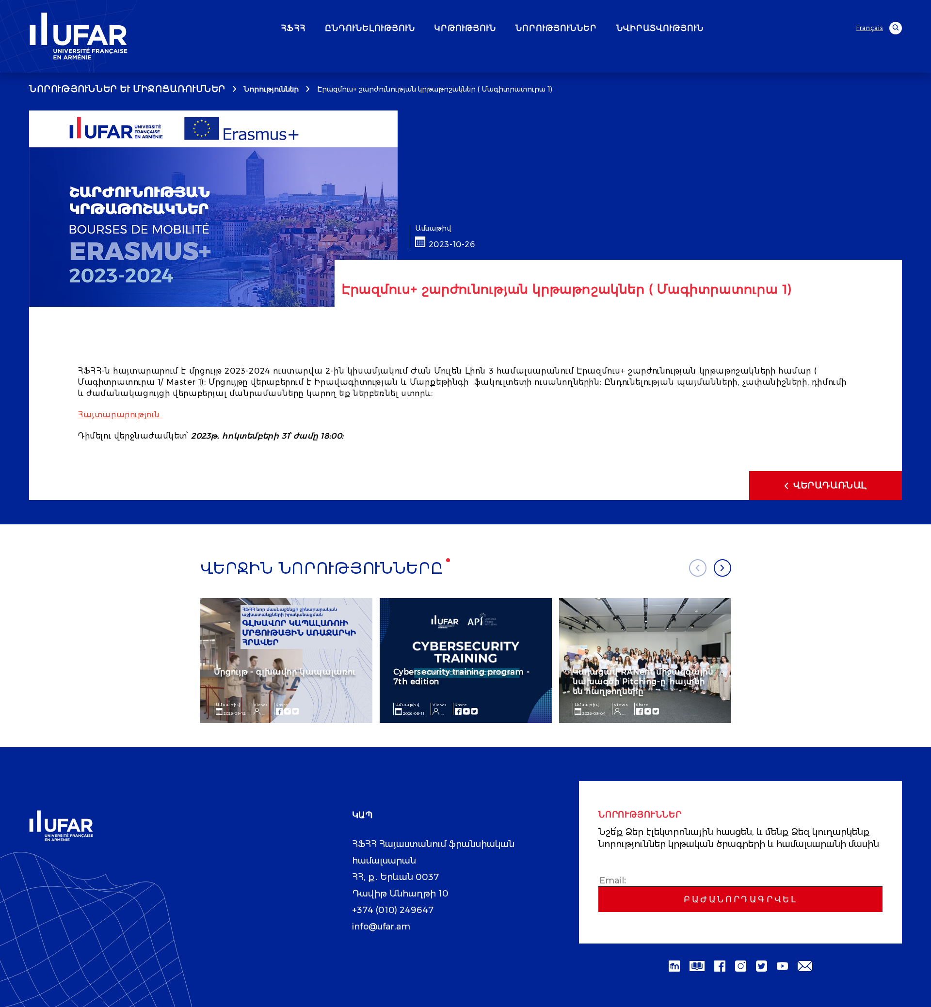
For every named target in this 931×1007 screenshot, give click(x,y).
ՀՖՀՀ (293, 28)
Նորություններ (271, 89)
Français (869, 27)
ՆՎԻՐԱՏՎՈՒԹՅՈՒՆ (660, 28)
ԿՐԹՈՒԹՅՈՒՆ (465, 28)
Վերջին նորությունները (322, 568)
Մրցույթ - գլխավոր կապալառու (285, 672)
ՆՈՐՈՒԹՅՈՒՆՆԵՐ (556, 28)
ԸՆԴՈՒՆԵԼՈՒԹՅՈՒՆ (370, 28)
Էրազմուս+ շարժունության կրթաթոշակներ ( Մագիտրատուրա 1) (434, 89)
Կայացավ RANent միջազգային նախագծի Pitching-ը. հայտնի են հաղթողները (643, 681)
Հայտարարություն (119, 414)
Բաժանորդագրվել (740, 899)
